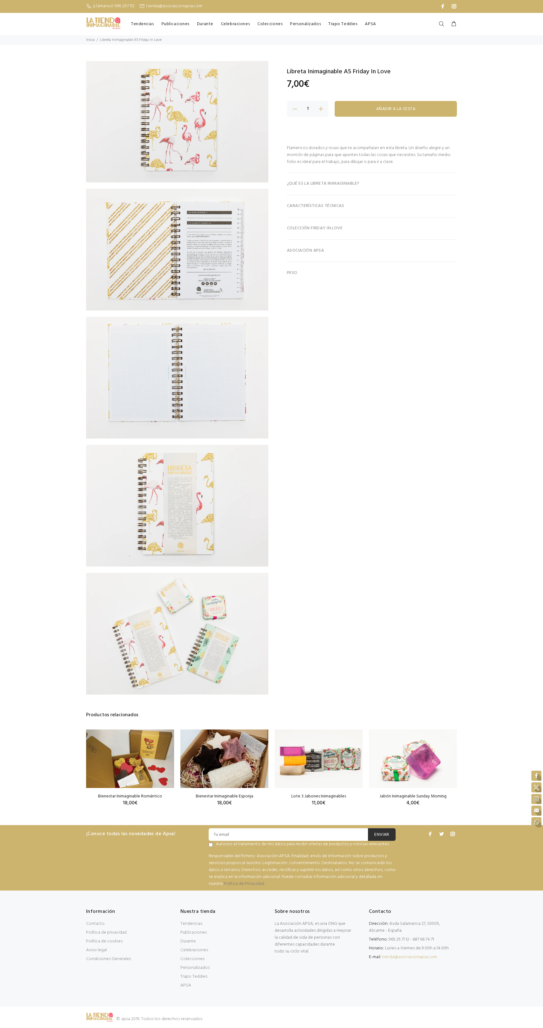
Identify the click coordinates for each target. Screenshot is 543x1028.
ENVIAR (381, 834)
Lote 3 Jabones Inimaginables (318, 796)
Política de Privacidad (244, 883)
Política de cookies (104, 941)
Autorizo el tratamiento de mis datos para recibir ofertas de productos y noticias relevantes (302, 844)
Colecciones (269, 24)
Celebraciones (235, 24)
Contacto (95, 923)
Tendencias (142, 24)
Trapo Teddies (342, 24)
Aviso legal (96, 950)
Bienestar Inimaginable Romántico (130, 796)
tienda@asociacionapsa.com (174, 6)
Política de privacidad (106, 932)
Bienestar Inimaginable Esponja (224, 796)
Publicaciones (175, 24)
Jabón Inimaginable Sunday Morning (413, 796)
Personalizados (305, 24)
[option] (130, 760)
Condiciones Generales (108, 959)
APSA (370, 24)
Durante (205, 24)
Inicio (90, 40)
